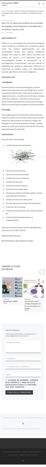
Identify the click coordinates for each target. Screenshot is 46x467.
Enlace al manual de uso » (11, 235)
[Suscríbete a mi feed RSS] (23, 460)
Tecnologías (9, 11)
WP (17, 455)
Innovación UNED (14, 452)
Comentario (13, 342)
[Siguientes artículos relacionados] (42, 272)
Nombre (11, 359)
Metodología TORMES (10, 301)
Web (8, 375)
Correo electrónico (18, 367)
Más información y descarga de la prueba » (18, 240)
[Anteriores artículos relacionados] (37, 272)
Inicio (3, 11)
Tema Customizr (33, 455)
